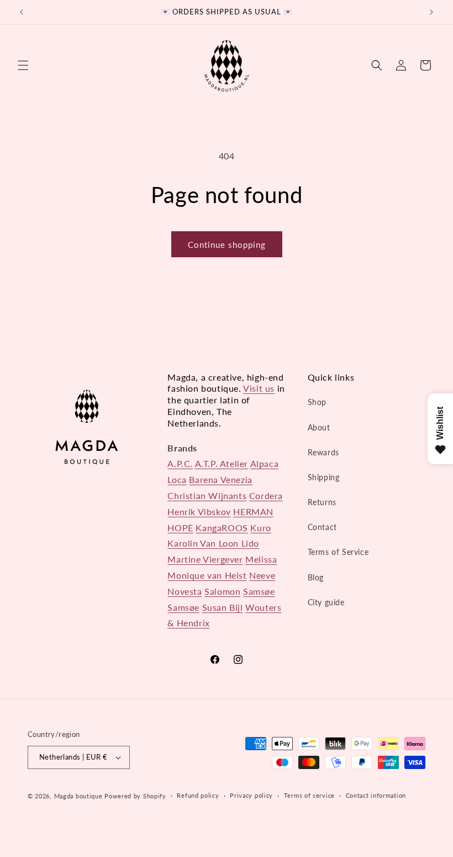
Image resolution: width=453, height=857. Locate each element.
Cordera (266, 495)
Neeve (262, 575)
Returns (322, 502)
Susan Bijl (222, 607)
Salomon (222, 591)
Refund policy (198, 795)
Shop (317, 402)
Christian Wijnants (206, 495)
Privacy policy (251, 795)
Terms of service (309, 795)
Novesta (184, 591)
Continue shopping (227, 245)
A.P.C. (180, 463)
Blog (316, 577)
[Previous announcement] (21, 12)
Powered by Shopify (135, 795)
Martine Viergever (205, 559)
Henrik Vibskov (198, 511)
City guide (326, 602)
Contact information (376, 795)
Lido (250, 543)
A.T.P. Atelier (221, 463)
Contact (322, 527)
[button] (23, 65)
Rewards (323, 452)
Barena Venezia (220, 479)
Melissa (261, 559)
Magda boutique (78, 795)
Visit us (259, 388)
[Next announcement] (431, 12)
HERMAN (253, 511)
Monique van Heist (206, 575)
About (319, 427)
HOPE (180, 527)
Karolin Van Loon (204, 543)
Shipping (324, 477)
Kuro (260, 527)
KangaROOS (221, 527)
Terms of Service (338, 552)
